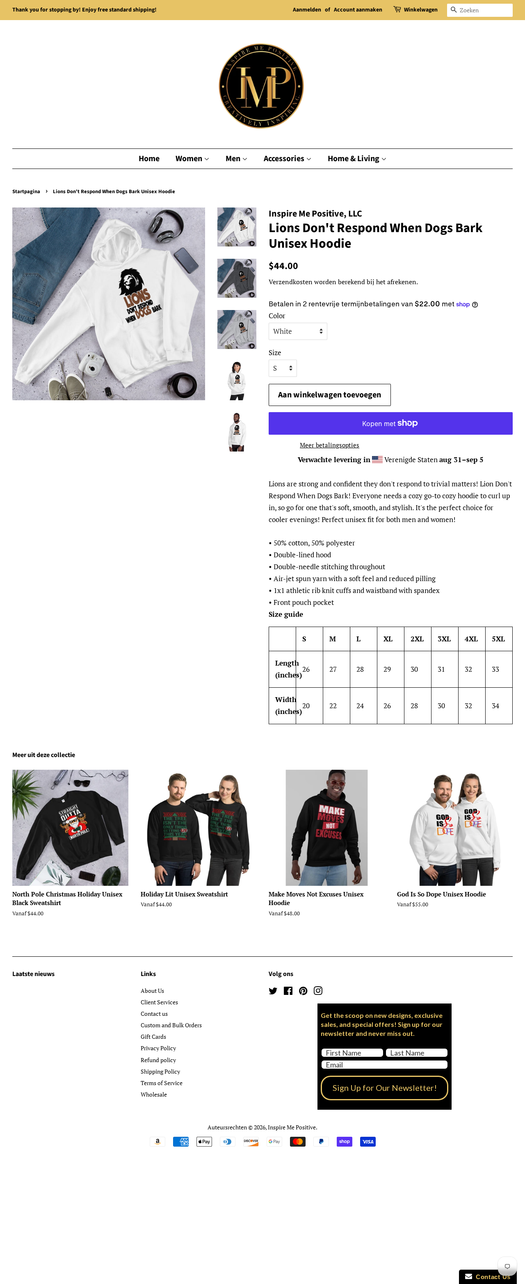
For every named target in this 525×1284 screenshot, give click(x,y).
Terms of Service (162, 1083)
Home (149, 158)
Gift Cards (153, 1036)
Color (277, 315)
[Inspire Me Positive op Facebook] (288, 992)
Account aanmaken (358, 10)
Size (275, 352)
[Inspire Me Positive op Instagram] (317, 992)
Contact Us (491, 1276)
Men (234, 158)
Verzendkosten (291, 281)
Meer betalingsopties (329, 445)
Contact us (154, 1013)
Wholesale (154, 1094)
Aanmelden (307, 10)
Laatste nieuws (33, 973)
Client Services (159, 1002)
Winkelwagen (421, 10)
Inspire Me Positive (292, 1127)
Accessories (285, 158)
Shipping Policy (160, 1071)
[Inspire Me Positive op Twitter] (273, 992)
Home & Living (354, 158)
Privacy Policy (158, 1048)
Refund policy (158, 1060)
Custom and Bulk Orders (171, 1025)
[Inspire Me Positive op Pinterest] (303, 992)
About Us (152, 990)
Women (190, 158)
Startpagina (26, 191)
